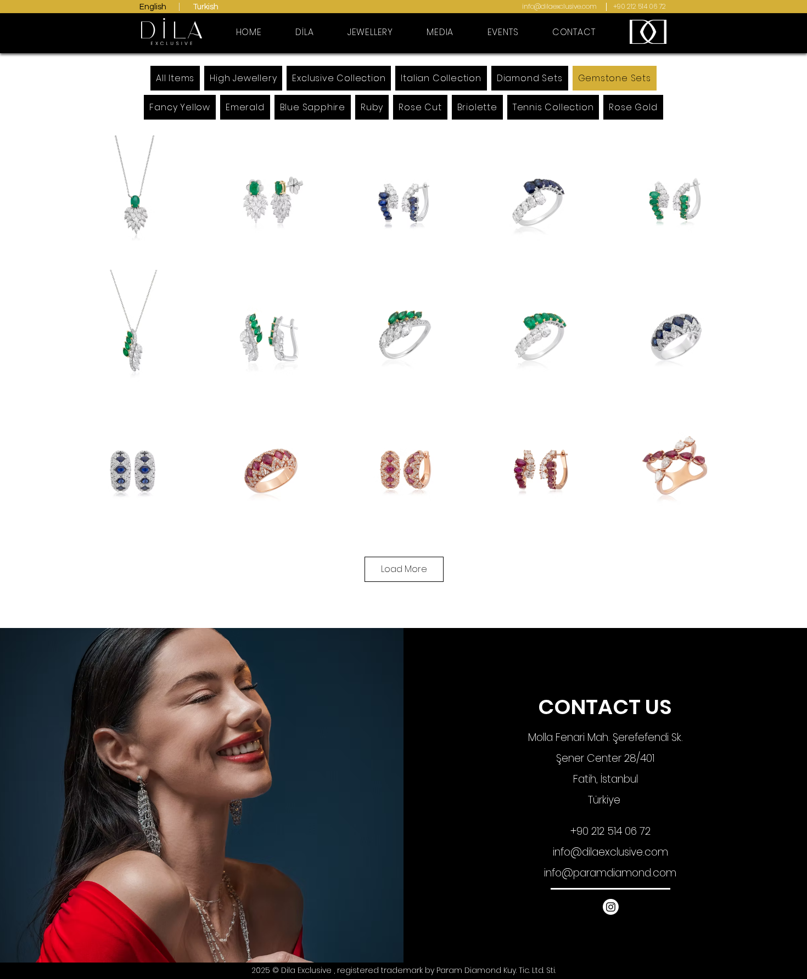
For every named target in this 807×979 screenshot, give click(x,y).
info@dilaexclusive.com (559, 6)
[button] (370, 32)
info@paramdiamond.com (610, 872)
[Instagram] (611, 907)
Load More (404, 569)
